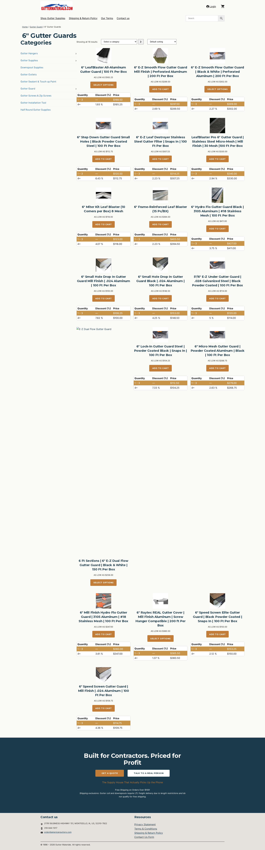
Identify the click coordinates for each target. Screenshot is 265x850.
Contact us (123, 18)
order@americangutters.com (57, 832)
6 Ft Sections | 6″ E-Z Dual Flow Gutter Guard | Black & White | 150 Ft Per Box (103, 565)
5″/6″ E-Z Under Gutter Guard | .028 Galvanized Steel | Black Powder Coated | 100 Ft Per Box (217, 281)
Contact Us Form (144, 837)
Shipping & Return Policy (83, 18)
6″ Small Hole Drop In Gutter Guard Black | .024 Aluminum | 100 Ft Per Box (160, 281)
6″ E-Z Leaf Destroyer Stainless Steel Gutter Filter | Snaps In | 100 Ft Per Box (160, 141)
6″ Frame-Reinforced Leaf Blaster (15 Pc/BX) (160, 209)
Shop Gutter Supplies (52, 18)
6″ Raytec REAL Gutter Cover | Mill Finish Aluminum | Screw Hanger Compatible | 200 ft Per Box (160, 619)
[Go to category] (141, 41)
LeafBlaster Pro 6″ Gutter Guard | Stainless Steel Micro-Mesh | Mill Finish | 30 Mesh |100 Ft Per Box (217, 141)
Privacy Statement (145, 824)
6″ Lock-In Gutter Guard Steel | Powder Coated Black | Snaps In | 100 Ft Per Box (160, 351)
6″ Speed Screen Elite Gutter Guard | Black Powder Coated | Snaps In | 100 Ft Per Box (217, 617)
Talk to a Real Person (148, 773)
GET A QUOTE (110, 773)
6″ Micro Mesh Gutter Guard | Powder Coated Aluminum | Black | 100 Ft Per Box (217, 351)
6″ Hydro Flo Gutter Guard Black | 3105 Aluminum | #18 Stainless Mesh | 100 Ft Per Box (217, 211)
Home (25, 27)
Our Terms (107, 18)
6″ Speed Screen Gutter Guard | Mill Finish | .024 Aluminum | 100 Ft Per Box (103, 691)
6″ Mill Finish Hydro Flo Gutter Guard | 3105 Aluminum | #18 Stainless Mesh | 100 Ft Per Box (103, 617)
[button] (223, 6)
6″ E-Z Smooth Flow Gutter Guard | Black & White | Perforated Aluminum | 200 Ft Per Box (217, 72)
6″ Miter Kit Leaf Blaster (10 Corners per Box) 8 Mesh (103, 209)
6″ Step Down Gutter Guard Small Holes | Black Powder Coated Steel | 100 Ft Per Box (103, 141)
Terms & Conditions (145, 828)
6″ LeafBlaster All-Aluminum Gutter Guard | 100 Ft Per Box (103, 70)
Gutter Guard (36, 27)
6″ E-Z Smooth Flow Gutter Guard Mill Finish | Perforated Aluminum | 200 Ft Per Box (160, 72)
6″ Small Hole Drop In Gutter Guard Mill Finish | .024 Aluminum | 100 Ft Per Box (103, 281)
